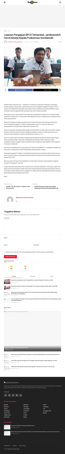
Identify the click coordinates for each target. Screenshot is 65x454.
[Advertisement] (32, 17)
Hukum (9, 30)
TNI (44, 408)
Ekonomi (6, 406)
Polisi (25, 413)
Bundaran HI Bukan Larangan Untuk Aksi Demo (16, 347)
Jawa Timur (7, 413)
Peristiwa (26, 410)
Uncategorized (47, 410)
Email (6, 245)
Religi (25, 417)
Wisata (45, 413)
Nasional (26, 404)
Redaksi (15, 445)
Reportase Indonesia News (15, 41)
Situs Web (36, 245)
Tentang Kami (7, 445)
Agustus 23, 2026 (9, 349)
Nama (6, 238)
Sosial (44, 404)
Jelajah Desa (7, 415)
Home (5, 30)
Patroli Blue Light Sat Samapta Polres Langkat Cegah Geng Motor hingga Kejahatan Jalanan (34, 360)
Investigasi (7, 410)
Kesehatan (7, 417)
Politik (25, 415)
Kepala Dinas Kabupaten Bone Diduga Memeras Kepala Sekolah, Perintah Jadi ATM (32, 280)
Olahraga (26, 406)
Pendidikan (27, 408)
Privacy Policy (22, 445)
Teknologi (45, 406)
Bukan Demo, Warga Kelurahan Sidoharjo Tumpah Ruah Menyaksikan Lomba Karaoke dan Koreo (35, 354)
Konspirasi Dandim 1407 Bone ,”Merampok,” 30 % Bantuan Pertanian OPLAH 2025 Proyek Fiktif (34, 286)
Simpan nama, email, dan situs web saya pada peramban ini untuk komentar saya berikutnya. (30, 252)
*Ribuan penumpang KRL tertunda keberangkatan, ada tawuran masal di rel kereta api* (33, 366)
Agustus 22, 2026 (15, 356)
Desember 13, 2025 (28, 41)
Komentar (7, 218)
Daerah (6, 404)
